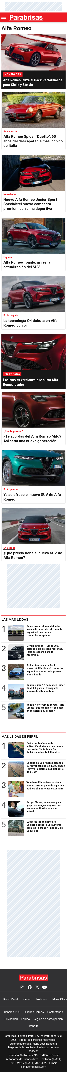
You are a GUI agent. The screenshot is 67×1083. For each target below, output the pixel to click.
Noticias (41, 999)
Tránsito (34, 1026)
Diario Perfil (10, 999)
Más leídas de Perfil (19, 736)
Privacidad (11, 1019)
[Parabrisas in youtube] (44, 987)
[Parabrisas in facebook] (30, 987)
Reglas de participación (48, 1019)
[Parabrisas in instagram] (22, 987)
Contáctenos (55, 1012)
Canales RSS (12, 1012)
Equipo (25, 1019)
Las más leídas (14, 619)
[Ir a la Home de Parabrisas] (26, 17)
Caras (27, 999)
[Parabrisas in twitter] (37, 987)
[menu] (3, 17)
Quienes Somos (34, 1012)
